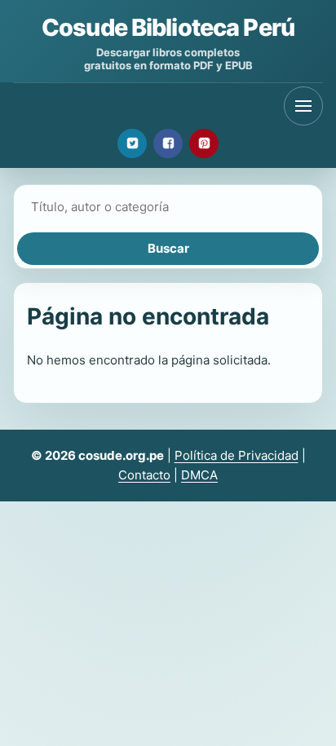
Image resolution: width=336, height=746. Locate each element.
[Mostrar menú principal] (303, 106)
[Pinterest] (204, 143)
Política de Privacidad (236, 455)
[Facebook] (168, 143)
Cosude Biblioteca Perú (168, 27)
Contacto (144, 475)
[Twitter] (132, 143)
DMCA (199, 475)
